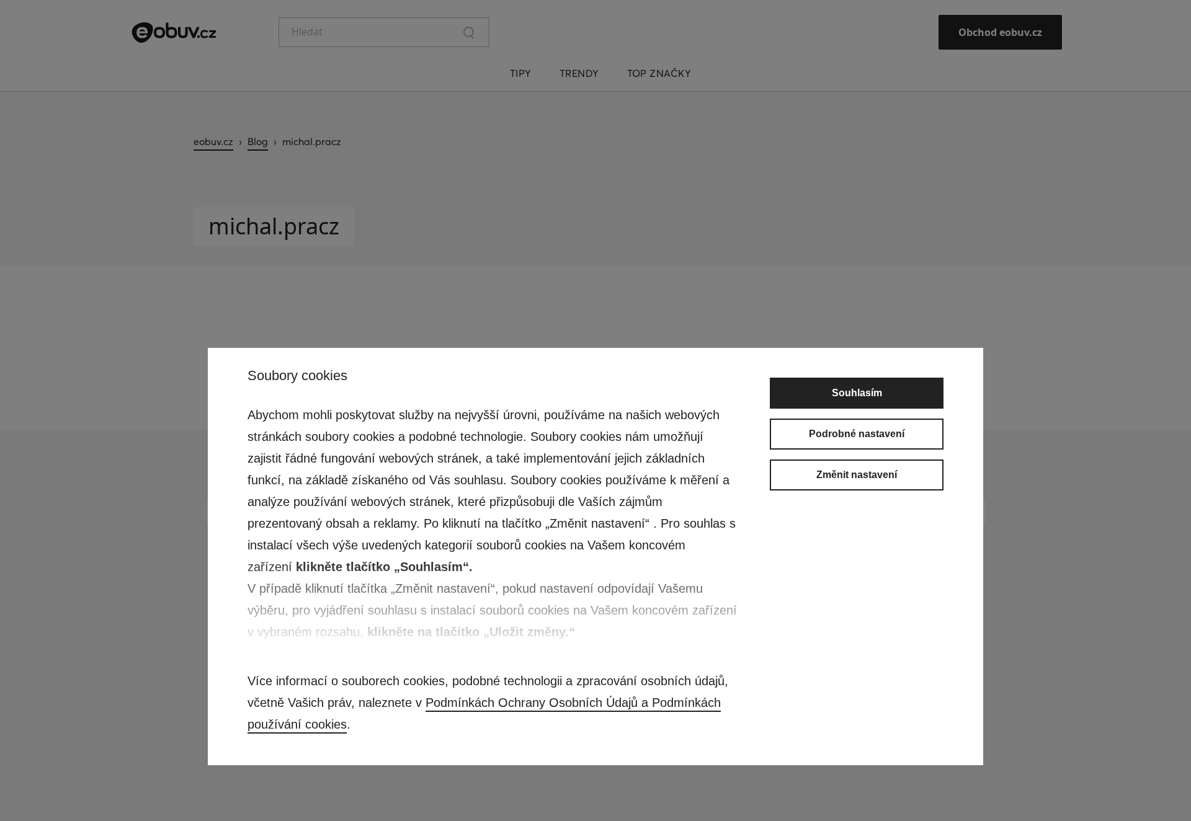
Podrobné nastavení (856, 433)
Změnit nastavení (856, 474)
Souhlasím (857, 393)
